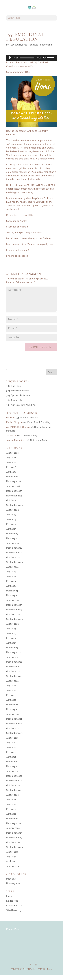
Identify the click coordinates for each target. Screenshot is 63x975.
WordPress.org (13, 910)
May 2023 (11, 638)
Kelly (12, 44)
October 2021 (12, 728)
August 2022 (12, 681)
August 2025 (12, 510)
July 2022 (11, 685)
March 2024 (12, 590)
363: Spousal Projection (18, 395)
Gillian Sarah (29, 969)
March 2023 (12, 647)
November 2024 (14, 552)
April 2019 (11, 861)
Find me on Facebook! (17, 256)
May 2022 (11, 695)
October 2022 (13, 671)
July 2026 (11, 457)
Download (42, 62)
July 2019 (11, 856)
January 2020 (13, 828)
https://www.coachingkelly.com (37, 244)
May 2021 (11, 752)
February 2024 (13, 595)
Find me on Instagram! (17, 250)
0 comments (46, 44)
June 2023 (11, 633)
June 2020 (11, 804)
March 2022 (12, 704)
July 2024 (11, 571)
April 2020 (11, 814)
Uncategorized (13, 883)
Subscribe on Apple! (16, 221)
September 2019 (14, 847)
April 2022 (11, 700)
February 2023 (13, 652)
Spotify (21, 72)
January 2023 (13, 657)
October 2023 (13, 614)
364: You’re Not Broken (17, 390)
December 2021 (14, 719)
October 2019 (13, 842)
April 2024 (11, 586)
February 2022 (13, 709)
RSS (28, 72)
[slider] (51, 57)
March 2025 (12, 533)
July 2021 (10, 742)
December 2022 (14, 662)
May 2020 (11, 809)
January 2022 (12, 714)
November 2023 (14, 609)
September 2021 (14, 733)
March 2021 (12, 761)
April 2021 (11, 757)
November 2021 (14, 723)
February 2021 (13, 766)
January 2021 (12, 771)
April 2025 (11, 529)
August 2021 (12, 738)
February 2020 (13, 823)
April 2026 (11, 472)
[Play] (10, 57)
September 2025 (14, 505)
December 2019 (14, 833)
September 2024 (14, 562)
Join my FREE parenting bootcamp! (24, 232)
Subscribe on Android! (17, 226)
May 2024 (11, 581)
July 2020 (11, 799)
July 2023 (11, 628)
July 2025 (11, 514)
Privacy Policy (13, 929)
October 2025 (13, 500)
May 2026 (11, 467)
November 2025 (14, 495)
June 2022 (11, 690)
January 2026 (13, 486)
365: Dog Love (13, 386)
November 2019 (14, 837)
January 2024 (13, 600)
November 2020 (14, 780)
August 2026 (12, 453)
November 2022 (14, 666)
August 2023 (12, 624)
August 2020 (12, 795)
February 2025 (13, 538)
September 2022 (14, 676)
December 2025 (14, 491)
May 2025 (11, 524)
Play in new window (26, 62)
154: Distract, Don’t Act (27, 417)
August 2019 (12, 852)
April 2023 (11, 643)
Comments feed (14, 905)
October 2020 (13, 785)
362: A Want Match (15, 400)
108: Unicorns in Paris (36, 440)
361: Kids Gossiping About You (21, 405)
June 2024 (11, 576)
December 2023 (14, 605)
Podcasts (33, 44)
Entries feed (12, 901)
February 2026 (13, 481)
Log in (9, 896)
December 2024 (14, 548)
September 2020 (14, 790)
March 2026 (12, 476)
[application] (31, 58)
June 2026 (11, 462)
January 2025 (13, 543)
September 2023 (14, 619)
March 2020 (12, 818)
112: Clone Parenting (27, 435)
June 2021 (11, 747)
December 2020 (14, 776)
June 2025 (11, 519)
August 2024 (12, 567)
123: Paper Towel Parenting (36, 422)
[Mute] (44, 57)
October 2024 (13, 557)
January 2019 (12, 866)
